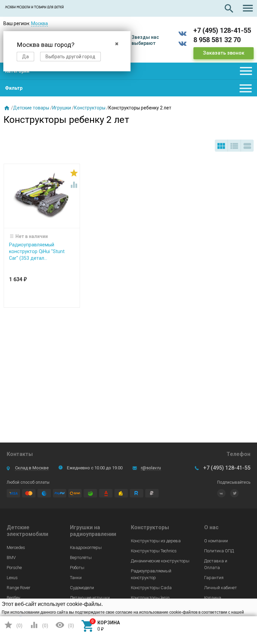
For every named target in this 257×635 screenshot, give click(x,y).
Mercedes (16, 547)
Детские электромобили (27, 530)
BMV (11, 557)
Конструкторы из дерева (156, 540)
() (13, 625)
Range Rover (18, 587)
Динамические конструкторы (160, 560)
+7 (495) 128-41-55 (222, 30)
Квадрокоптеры (86, 547)
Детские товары (31, 107)
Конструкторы (89, 107)
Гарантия (214, 577)
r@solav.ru (151, 467)
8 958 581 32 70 (217, 40)
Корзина (212, 597)
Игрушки (61, 107)
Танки (76, 577)
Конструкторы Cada (151, 587)
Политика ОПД (219, 550)
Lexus (12, 577)
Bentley (13, 597)
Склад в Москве (32, 467)
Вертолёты (81, 557)
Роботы (77, 567)
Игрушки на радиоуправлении (93, 530)
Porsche (14, 567)
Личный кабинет (220, 587)
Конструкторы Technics (154, 550)
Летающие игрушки (90, 597)
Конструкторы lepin (150, 597)
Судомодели (82, 587)
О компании (216, 540)
